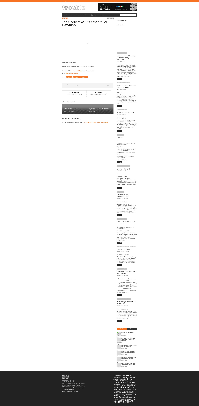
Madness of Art (65, 18)
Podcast (117, 1)
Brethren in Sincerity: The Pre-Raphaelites (129, 346)
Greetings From (133, 246)
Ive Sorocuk (125, 387)
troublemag (124, 61)
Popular (122, 328)
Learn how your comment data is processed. (96, 122)
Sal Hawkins (75, 77)
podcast (122, 396)
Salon (125, 109)
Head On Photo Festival (126, 112)
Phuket (116, 396)
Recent (131, 328)
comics (130, 380)
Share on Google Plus (88, 85)
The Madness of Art (84, 77)
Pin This (98, 85)
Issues (113, 1)
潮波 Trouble (128, 1)
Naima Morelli (131, 391)
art (130, 376)
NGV (134, 392)
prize (122, 397)
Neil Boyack (130, 392)
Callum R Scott (120, 82)
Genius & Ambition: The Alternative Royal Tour (128, 364)
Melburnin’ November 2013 (127, 333)
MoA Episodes (80, 71)
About (109, 1)
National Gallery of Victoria (120, 392)
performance (122, 394)
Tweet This (77, 85)
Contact (134, 1)
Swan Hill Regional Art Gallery (124, 399)
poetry (126, 396)
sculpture (129, 397)
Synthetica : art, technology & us (123, 195)
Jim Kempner (69, 77)
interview (116, 387)
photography (131, 394)
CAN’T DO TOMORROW (126, 222)
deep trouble (117, 384)
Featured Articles (127, 82)
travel (130, 401)
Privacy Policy (66, 391)
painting (115, 394)
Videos (115, 403)
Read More (120, 78)
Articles (122, 1)
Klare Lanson (126, 389)
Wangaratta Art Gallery (124, 403)
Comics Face (119, 382)
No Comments (110, 18)
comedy (125, 381)
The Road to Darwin (124, 249)
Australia (122, 379)
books (121, 381)
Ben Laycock (119, 246)
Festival (123, 384)
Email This (108, 85)
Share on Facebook (67, 85)
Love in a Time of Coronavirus (123, 170)
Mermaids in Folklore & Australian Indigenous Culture (128, 339)
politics (129, 396)
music (126, 391)
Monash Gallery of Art (119, 391)
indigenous (131, 386)
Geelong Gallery (121, 386)
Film (127, 384)
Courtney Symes (130, 382)
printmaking (117, 397)
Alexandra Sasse (120, 298)
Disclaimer (76, 391)
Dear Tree (120, 138)
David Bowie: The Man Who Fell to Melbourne (128, 352)
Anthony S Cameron (121, 376)
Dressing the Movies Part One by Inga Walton (128, 358)
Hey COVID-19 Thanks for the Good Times (126, 86)
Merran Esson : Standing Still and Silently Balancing (126, 58)
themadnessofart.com (72, 73)
